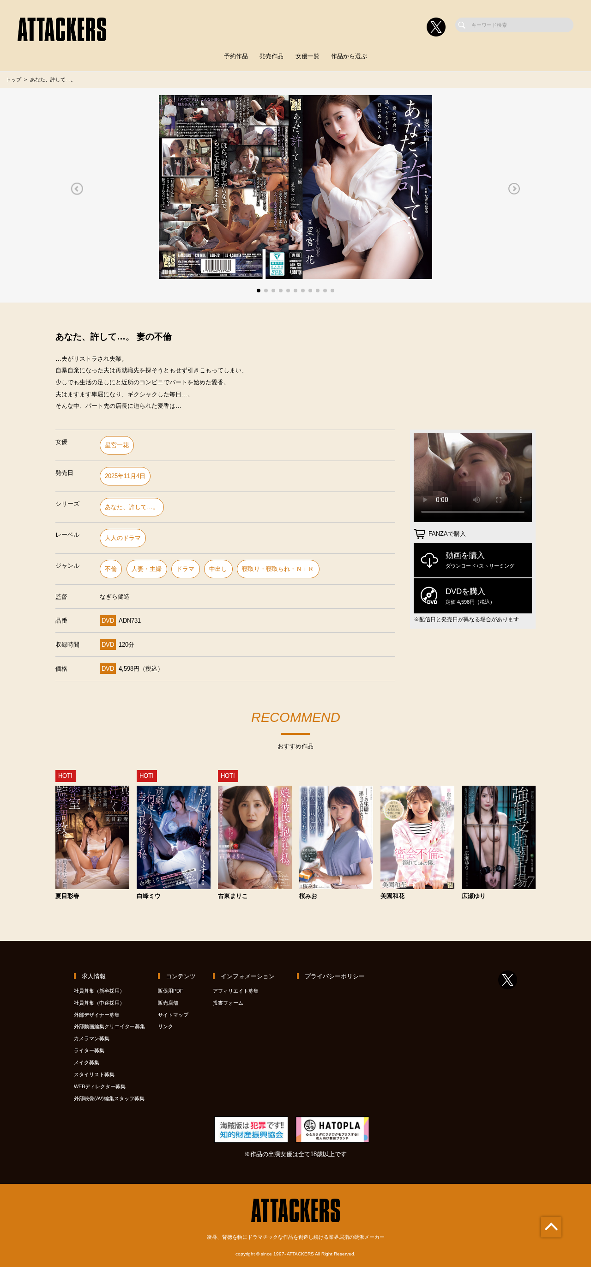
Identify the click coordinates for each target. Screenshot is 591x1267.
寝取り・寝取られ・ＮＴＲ (278, 568)
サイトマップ (173, 1015)
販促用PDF (170, 991)
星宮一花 (117, 445)
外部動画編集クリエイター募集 (109, 1026)
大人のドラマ (123, 537)
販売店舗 (168, 1003)
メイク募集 (86, 1062)
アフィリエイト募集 (236, 991)
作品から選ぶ (349, 56)
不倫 (111, 568)
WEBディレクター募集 (100, 1086)
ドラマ (185, 568)
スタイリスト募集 (94, 1074)
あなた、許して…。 (132, 506)
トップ (13, 79)
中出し (218, 568)
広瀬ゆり (474, 896)
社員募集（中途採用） (99, 1003)
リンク (165, 1026)
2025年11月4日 (125, 476)
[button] (77, 189)
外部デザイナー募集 (97, 1015)
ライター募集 (89, 1050)
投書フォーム (228, 1003)
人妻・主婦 (147, 568)
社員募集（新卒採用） (99, 991)
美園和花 (392, 896)
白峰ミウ (149, 896)
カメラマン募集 (91, 1038)
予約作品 (236, 56)
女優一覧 (308, 56)
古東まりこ (233, 896)
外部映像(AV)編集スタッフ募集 (109, 1098)
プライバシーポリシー (335, 976)
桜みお (308, 896)
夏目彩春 (67, 896)
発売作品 (271, 56)
